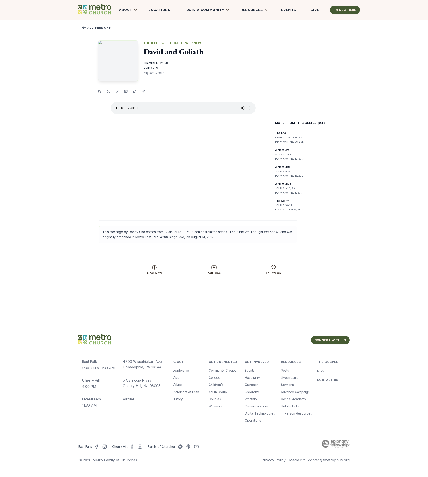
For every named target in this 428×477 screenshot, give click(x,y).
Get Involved (257, 362)
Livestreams (289, 377)
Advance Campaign (295, 392)
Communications (257, 406)
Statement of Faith (186, 392)
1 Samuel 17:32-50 (156, 63)
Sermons (287, 385)
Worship (251, 399)
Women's (215, 406)
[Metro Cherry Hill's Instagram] (140, 446)
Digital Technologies (260, 413)
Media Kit (297, 460)
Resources (252, 10)
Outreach (251, 385)
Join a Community (205, 10)
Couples (215, 399)
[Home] (94, 9)
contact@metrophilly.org (329, 460)
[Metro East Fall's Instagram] (104, 446)
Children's (216, 385)
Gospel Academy (293, 399)
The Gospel (327, 362)
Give (314, 10)
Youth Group (218, 392)
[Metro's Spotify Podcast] (180, 446)
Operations (253, 420)
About (125, 10)
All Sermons (99, 27)
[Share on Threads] (117, 91)
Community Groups (222, 370)
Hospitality (252, 377)
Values (177, 385)
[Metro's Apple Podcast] (188, 446)
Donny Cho (151, 67)
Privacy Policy (273, 460)
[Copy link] (143, 91)
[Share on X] (108, 91)
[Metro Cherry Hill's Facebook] (132, 446)
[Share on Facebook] (99, 91)
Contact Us (328, 379)
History (178, 399)
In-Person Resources (296, 413)
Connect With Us (330, 340)
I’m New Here (344, 10)
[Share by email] (125, 91)
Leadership (181, 370)
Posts (285, 370)
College (214, 377)
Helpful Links (290, 406)
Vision (177, 377)
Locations (159, 10)
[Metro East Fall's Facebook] (96, 446)
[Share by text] (134, 91)
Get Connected (223, 362)
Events (288, 10)
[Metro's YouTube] (196, 446)
